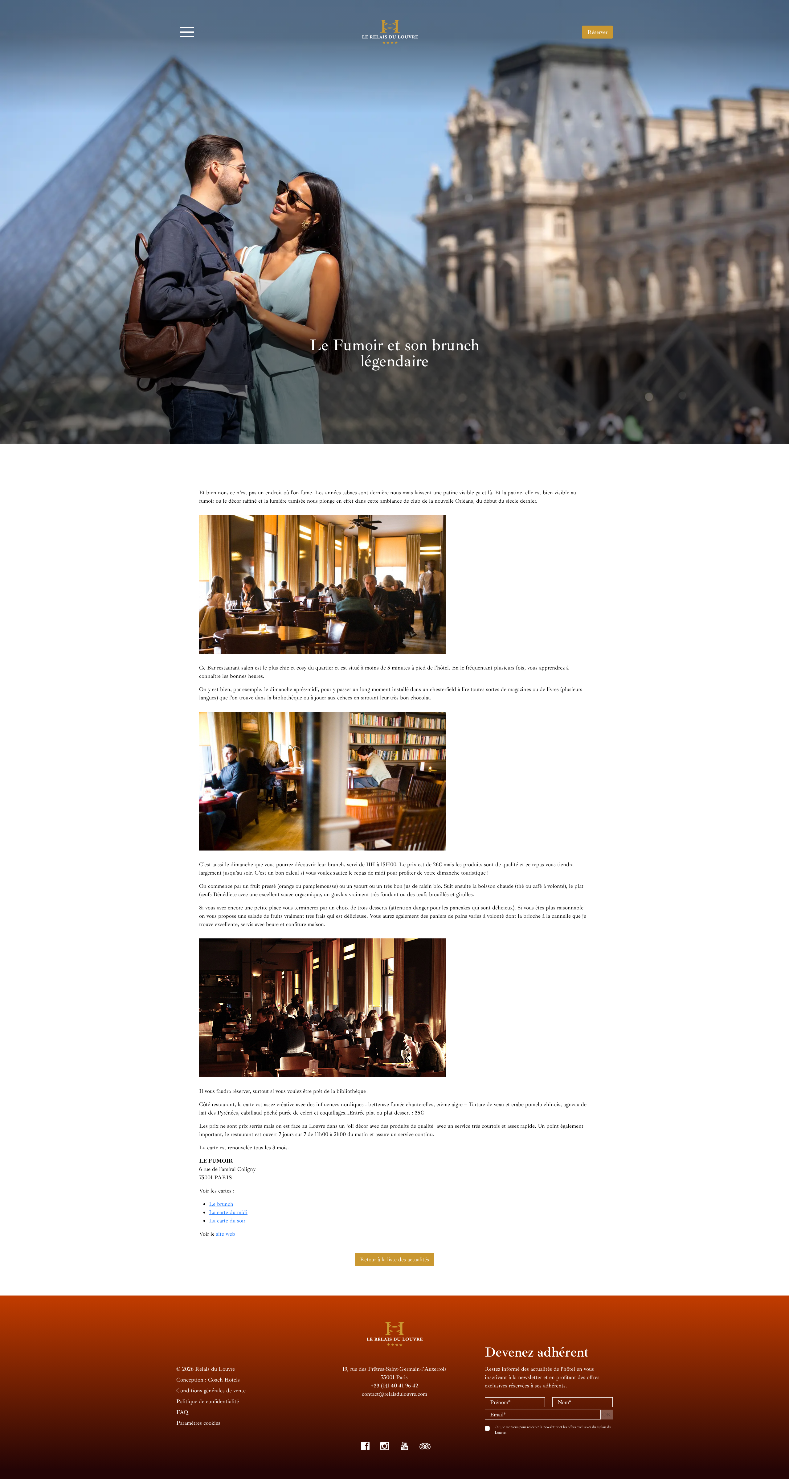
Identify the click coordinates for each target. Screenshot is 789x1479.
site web (225, 1233)
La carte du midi (228, 1212)
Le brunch (221, 1204)
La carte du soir (227, 1220)
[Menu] (187, 32)
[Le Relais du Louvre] (390, 31)
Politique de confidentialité (207, 1401)
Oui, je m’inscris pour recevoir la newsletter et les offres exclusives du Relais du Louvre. (553, 1430)
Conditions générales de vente (211, 1390)
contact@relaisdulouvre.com (394, 1393)
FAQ (182, 1412)
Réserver (597, 32)
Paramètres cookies (198, 1422)
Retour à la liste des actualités (394, 1259)
